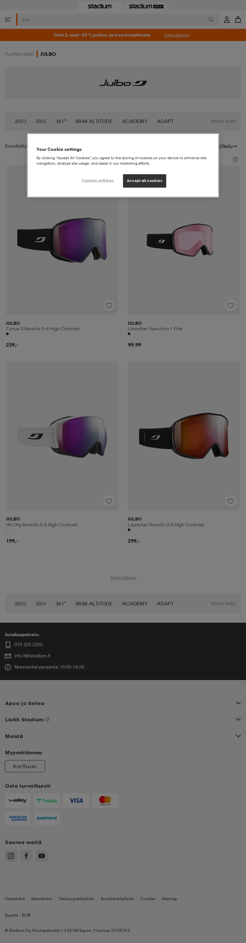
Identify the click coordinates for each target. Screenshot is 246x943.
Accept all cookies (144, 180)
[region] (123, 165)
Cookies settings (98, 180)
